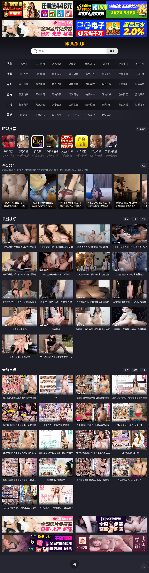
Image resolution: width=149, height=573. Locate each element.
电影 (9, 84)
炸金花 (106, 63)
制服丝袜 (90, 84)
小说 (9, 105)
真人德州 (40, 63)
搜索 (112, 51)
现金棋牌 (123, 63)
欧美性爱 (73, 84)
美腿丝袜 (90, 94)
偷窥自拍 (23, 94)
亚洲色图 (40, 94)
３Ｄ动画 (73, 74)
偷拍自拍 (40, 84)
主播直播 (123, 74)
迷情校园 (90, 104)
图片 (9, 94)
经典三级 (106, 84)
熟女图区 (123, 94)
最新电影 (9, 369)
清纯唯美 (106, 94)
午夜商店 (40, 114)
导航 (9, 115)
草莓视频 (56, 114)
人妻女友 (56, 104)
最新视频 (9, 218)
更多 (143, 219)
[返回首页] (143, 566)
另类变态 (139, 84)
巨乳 (135, 219)
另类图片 (139, 94)
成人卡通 (56, 84)
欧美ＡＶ (56, 74)
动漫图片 (73, 94)
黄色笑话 (123, 104)
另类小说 (106, 104)
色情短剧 (106, 114)
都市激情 (23, 104)
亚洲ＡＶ (23, 74)
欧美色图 (56, 94)
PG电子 (24, 63)
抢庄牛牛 (139, 63)
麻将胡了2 (90, 63)
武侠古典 (73, 104)
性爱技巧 (139, 104)
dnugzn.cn (74, 44)
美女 (126, 219)
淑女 (135, 369)
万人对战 (56, 63)
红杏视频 (90, 114)
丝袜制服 (106, 74)
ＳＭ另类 (139, 74)
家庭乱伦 (40, 104)
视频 (9, 74)
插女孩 (23, 114)
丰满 (126, 369)
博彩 (9, 64)
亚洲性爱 (23, 84)
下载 (143, 165)
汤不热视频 (73, 114)
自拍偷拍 (40, 74)
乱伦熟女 (123, 84)
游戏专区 (73, 63)
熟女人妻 (90, 74)
